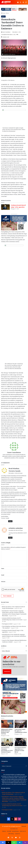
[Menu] (26, 3)
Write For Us (23, 831)
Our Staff (9, 831)
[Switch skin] (20, 3)
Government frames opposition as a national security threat (20, 750)
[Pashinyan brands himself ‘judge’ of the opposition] (5, 207)
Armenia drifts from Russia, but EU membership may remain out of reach (12, 804)
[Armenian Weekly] (5, 2)
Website (3, 581)
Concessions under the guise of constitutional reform (21, 731)
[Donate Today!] (14, 222)
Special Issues (15, 831)
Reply (10, 521)
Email (2, 575)
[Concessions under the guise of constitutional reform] (21, 724)
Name (2, 568)
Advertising (11, 833)
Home (3, 13)
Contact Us (17, 833)
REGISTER (7, 671)
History (4, 831)
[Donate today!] (14, 9)
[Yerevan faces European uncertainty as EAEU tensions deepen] (7, 742)
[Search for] (23, 3)
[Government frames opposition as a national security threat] (21, 742)
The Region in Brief (7, 624)
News (7, 13)
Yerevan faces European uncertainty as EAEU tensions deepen (7, 750)
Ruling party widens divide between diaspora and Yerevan (6, 731)
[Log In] (18, 3)
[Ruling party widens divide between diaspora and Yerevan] (7, 724)
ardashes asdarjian (16, 528)
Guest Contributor (6, 32)
